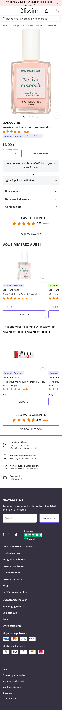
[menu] (4, 11)
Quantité (8, 149)
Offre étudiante (12, 626)
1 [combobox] (5, 153)
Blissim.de (7, 692)
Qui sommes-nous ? (15, 600)
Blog (5, 585)
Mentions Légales (12, 686)
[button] (31, 3)
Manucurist (12, 123)
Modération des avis (13, 681)
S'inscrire (49, 518)
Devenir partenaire (14, 566)
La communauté (12, 572)
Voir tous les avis (31, 234)
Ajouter (24, 314)
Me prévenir (40, 154)
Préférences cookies (15, 592)
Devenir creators (13, 579)
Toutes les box (11, 553)
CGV (5, 663)
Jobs (6, 619)
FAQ (5, 669)
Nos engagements (14, 606)
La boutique (10, 613)
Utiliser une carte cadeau (18, 546)
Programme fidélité (14, 559)
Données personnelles (14, 675)
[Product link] (24, 275)
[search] (4, 18)
